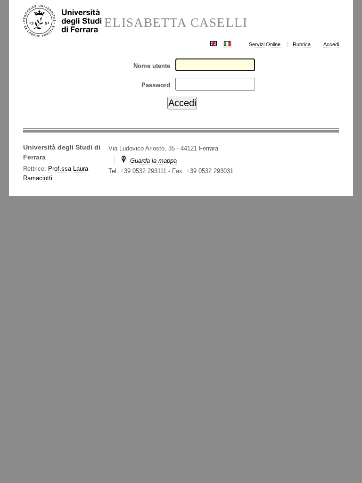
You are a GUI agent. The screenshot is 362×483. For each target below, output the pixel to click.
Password (155, 85)
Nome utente (151, 65)
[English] (213, 42)
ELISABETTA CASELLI (175, 23)
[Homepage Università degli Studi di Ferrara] (64, 22)
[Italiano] (227, 42)
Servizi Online (264, 44)
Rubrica (302, 44)
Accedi (331, 44)
